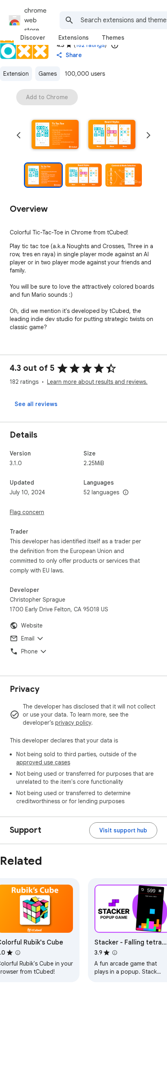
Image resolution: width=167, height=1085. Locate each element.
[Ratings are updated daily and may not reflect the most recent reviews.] (115, 45)
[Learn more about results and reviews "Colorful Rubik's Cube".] (18, 952)
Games (48, 73)
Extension (16, 73)
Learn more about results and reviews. (97, 381)
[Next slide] (148, 135)
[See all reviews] (36, 404)
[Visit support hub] (123, 830)
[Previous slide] (19, 135)
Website (32, 625)
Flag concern (27, 512)
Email (27, 638)
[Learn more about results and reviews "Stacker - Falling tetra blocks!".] (114, 952)
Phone (29, 651)
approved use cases (43, 762)
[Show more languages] (126, 493)
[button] (55, 135)
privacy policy (73, 722)
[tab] (33, 37)
